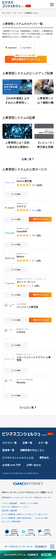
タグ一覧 (43, 443)
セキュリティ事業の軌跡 (10, 521)
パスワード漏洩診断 (9, 503)
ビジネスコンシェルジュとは (17, 457)
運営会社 (44, 457)
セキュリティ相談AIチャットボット (15, 507)
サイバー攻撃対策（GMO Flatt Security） (16, 518)
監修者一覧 (8, 450)
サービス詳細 (15, 194)
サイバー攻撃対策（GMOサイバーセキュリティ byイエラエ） (25, 514)
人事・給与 (17, 13)
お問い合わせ (34, 465)
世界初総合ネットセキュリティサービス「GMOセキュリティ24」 (26, 498)
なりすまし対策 (42, 518)
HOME (7, 13)
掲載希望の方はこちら (32, 450)
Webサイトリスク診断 (28, 503)
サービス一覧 (27, 407)
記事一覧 (27, 159)
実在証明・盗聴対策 (9, 511)
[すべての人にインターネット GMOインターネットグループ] (24, 546)
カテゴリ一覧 (9, 443)
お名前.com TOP (11, 465)
